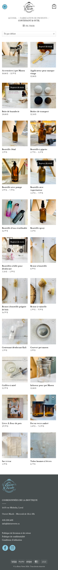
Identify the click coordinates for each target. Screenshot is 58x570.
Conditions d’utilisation (12, 540)
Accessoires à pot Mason (13, 70)
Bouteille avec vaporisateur (37, 189)
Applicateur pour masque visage (42, 72)
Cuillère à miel (9, 385)
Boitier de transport (39, 111)
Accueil (12, 18)
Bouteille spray (37, 228)
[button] (4, 6)
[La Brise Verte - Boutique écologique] (29, 7)
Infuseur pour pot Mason (42, 385)
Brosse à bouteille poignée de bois (14, 308)
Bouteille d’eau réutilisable (14, 228)
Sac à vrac (6, 461)
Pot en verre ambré (39, 423)
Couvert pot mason (39, 347)
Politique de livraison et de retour (16, 533)
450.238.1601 (7, 520)
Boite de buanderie (10, 111)
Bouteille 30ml (9, 149)
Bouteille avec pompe (12, 187)
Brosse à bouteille (38, 266)
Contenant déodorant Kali (14, 347)
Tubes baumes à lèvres (41, 461)
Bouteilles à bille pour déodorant (12, 267)
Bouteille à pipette (38, 149)
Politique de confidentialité (13, 536)
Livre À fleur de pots (12, 423)
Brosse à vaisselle (38, 306)
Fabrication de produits (33, 18)
